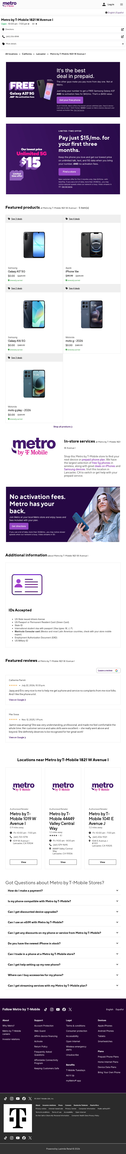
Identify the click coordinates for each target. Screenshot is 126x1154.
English (111, 12)
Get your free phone (69, 100)
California (27, 54)
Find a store (69, 171)
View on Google (17, 700)
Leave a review (105, 670)
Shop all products (62, 426)
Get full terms (79, 110)
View (23, 862)
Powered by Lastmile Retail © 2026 (63, 1149)
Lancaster (41, 54)
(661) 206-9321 (100, 837)
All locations (11, 54)
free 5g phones (101, 462)
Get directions (19, 526)
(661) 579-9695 (60, 845)
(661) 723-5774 (21, 837)
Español (120, 12)
